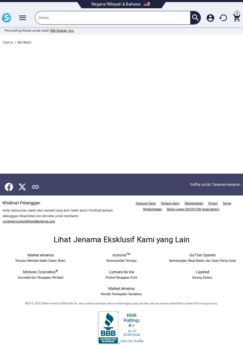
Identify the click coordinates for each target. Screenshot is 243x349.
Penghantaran (194, 203)
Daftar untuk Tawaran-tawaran (215, 184)
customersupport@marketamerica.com (29, 221)
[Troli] (236, 17)
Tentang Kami (170, 203)
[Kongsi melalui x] (22, 187)
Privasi (213, 203)
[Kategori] (22, 17)
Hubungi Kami (146, 203)
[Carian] (195, 17)
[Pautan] (35, 187)
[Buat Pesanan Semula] (223, 17)
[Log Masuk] (210, 17)
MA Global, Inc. (62, 31)
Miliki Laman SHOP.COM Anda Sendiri (193, 209)
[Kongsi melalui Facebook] (9, 187)
